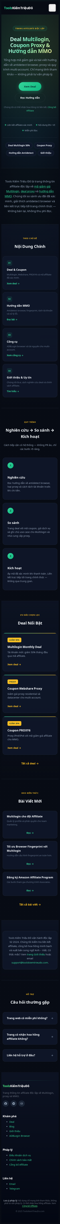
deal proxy (28, 191)
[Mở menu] (52, 8)
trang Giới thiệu (36, 954)
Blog (11, 1126)
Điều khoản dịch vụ (20, 1155)
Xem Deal (30, 86)
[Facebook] (6, 1104)
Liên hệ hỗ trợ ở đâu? (21, 1055)
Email (12, 1184)
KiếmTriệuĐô (18, 8)
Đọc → (30, 832)
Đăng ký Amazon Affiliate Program (30, 877)
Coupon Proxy (44, 145)
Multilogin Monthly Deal (25, 647)
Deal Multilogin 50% (19, 145)
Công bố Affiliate (18, 1164)
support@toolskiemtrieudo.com (30, 962)
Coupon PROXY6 (19, 730)
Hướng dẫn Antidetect (21, 152)
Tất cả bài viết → (30, 904)
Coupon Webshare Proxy (25, 688)
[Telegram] (14, 1104)
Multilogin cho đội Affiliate (24, 816)
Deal (11, 1121)
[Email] (22, 1104)
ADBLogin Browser (19, 1135)
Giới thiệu (45, 152)
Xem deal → (14, 664)
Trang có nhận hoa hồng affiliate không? (23, 1037)
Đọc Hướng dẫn (30, 97)
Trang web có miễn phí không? (27, 1018)
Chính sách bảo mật (20, 1160)
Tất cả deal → (30, 763)
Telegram (14, 1188)
